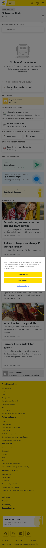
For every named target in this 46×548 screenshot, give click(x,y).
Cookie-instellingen (23, 286)
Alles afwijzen (23, 280)
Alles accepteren (23, 274)
